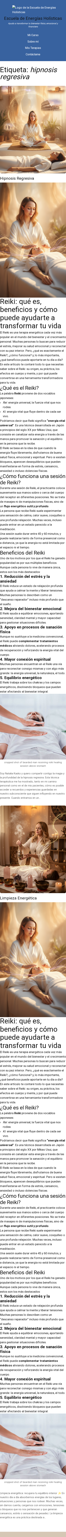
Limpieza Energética (18, 898)
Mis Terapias (33, 48)
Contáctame (33, 54)
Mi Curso (33, 35)
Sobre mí (33, 41)
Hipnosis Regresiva (17, 178)
